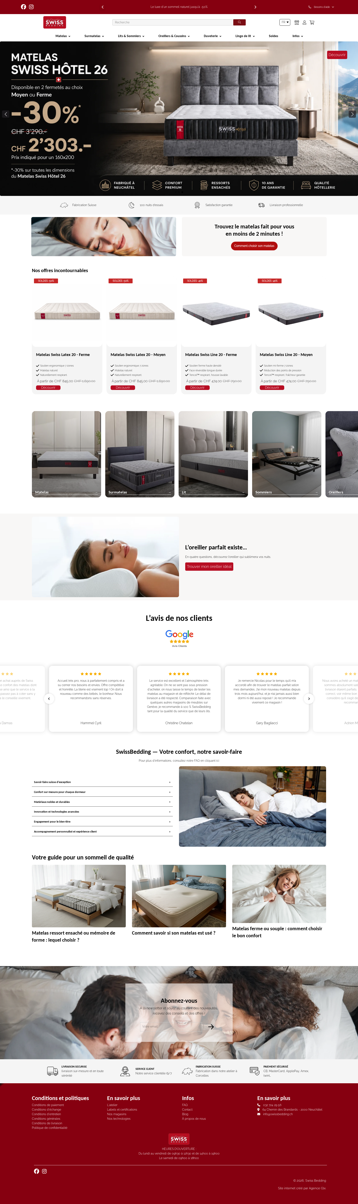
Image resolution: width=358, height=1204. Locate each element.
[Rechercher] (239, 22)
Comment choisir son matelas (254, 245)
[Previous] (102, 7)
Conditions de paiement (48, 1105)
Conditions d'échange (46, 1109)
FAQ (185, 1105)
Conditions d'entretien (46, 1114)
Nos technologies (119, 1118)
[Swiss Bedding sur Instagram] (31, 7)
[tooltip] (322, 7)
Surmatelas (92, 36)
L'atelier (112, 1105)
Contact (187, 1109)
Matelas (61, 36)
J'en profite (179, 179)
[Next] (255, 7)
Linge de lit (243, 36)
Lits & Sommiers (129, 36)
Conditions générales (46, 1118)
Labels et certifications (122, 1109)
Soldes (273, 36)
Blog (185, 1114)
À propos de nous (194, 1118)
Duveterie (211, 36)
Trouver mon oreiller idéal (209, 566)
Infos (296, 36)
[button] (352, 114)
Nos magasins (116, 1114)
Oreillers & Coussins (172, 36)
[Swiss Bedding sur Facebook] (24, 7)
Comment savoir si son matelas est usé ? (173, 933)
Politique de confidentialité (49, 1127)
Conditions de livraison (47, 1123)
